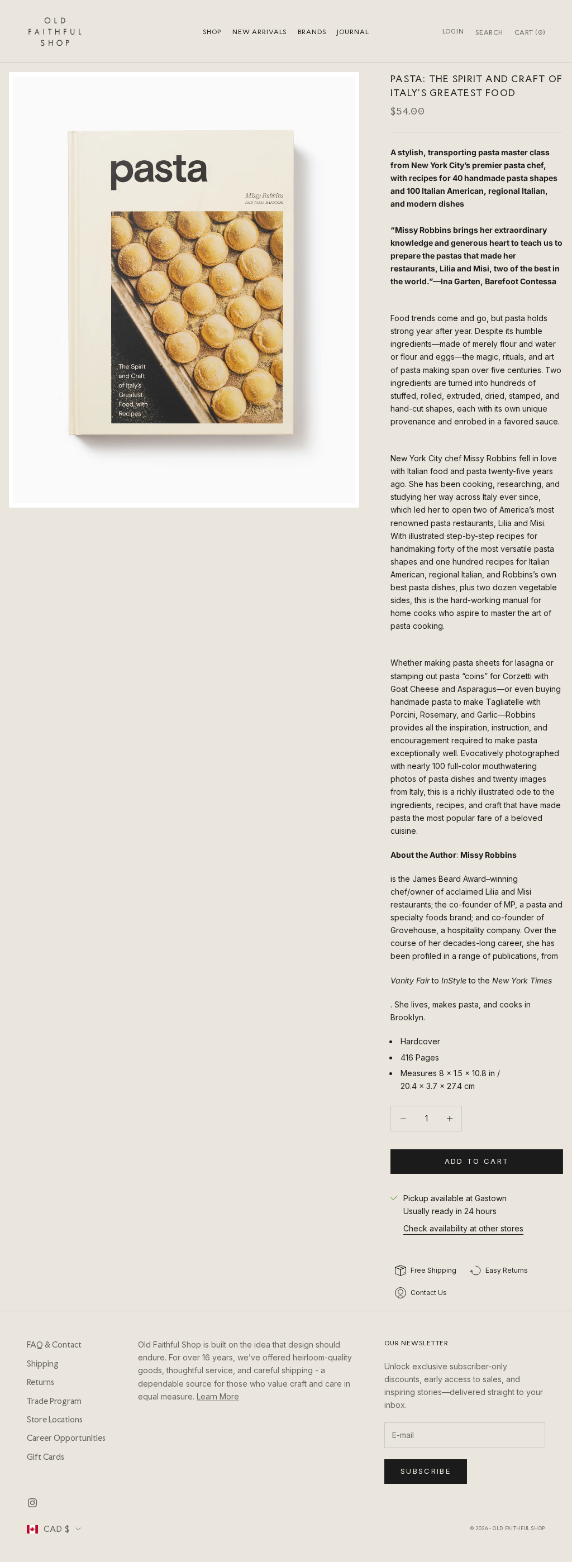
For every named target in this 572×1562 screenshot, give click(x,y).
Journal (353, 32)
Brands (312, 32)
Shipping (43, 1364)
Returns (40, 1382)
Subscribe (426, 1471)
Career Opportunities (66, 1438)
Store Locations (55, 1420)
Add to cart (477, 1161)
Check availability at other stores (463, 1228)
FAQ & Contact (54, 1345)
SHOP (212, 32)
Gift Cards (45, 1457)
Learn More (218, 1396)
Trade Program (54, 1401)
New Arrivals (259, 32)
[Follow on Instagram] (32, 1502)
